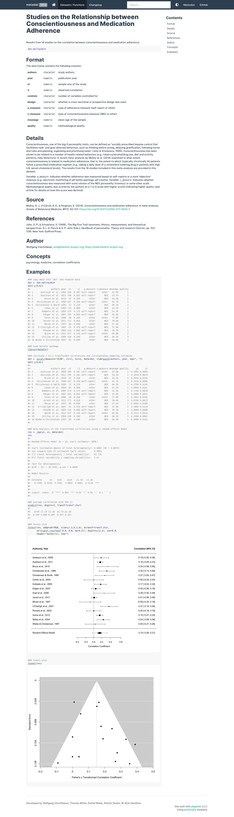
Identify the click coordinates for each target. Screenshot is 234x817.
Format (171, 23)
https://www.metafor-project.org (104, 246)
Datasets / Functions (72, 4)
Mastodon (189, 4)
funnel (31, 663)
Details (171, 28)
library (32, 349)
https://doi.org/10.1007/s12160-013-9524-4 (104, 209)
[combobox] (149, 4)
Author (171, 42)
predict (32, 505)
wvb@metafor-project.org (68, 246)
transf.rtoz (48, 530)
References (173, 37)
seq (58, 530)
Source (171, 33)
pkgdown (196, 806)
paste (106, 359)
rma (39, 432)
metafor (42, 349)
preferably (190, 809)
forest (31, 527)
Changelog (95, 4)
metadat (32, 5)
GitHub (204, 4)
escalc (40, 359)
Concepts (172, 47)
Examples (172, 51)
